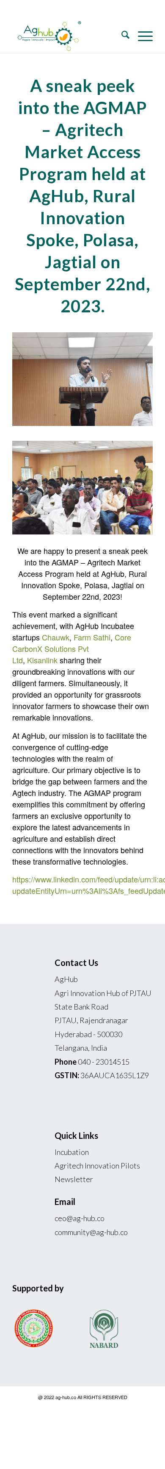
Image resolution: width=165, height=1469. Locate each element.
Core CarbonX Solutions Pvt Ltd (71, 648)
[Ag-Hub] (68, 36)
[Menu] (141, 36)
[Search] (121, 36)
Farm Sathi (92, 637)
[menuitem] (121, 36)
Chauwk (55, 637)
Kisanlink (42, 659)
